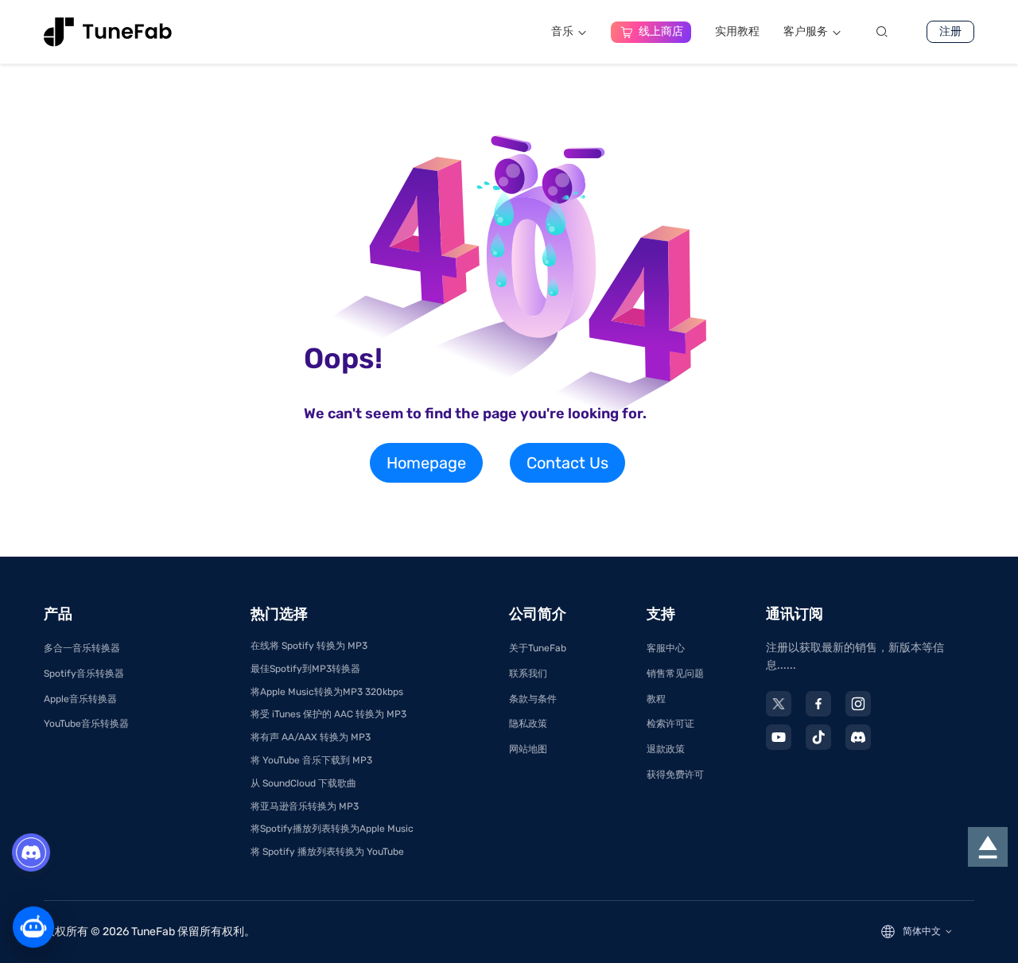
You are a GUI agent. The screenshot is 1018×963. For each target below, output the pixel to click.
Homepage (426, 462)
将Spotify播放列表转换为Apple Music (332, 828)
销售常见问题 (675, 673)
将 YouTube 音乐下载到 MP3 (311, 760)
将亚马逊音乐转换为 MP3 (305, 806)
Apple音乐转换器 (80, 699)
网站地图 (528, 749)
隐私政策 (528, 723)
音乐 (562, 31)
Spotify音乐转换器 (84, 673)
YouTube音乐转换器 (86, 723)
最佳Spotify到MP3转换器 (305, 668)
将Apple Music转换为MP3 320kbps (327, 691)
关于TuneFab (537, 648)
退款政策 (666, 749)
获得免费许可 (675, 774)
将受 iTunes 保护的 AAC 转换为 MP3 (328, 714)
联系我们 (528, 673)
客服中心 (666, 648)
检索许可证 (670, 723)
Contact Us (567, 462)
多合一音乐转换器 (82, 648)
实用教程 (737, 31)
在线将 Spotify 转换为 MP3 (309, 645)
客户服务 (805, 31)
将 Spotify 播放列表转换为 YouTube (327, 851)
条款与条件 (533, 699)
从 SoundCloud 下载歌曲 (303, 783)
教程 (656, 699)
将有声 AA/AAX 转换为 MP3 (311, 737)
